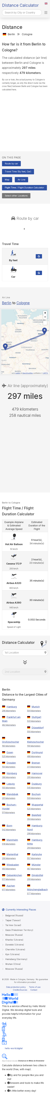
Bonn (9, 825)
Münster (36, 864)
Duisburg (37, 783)
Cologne (23, 303)
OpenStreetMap (28, 373)
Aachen (11, 885)
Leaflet (17, 373)
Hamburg (12, 706)
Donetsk (14, 944)
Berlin (6, 303)
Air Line (21, 179)
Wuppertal (37, 804)
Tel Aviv (13, 925)
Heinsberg (16, 959)
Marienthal (12, 854)
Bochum (36, 794)
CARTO (45, 373)
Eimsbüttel (37, 875)
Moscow (14, 935)
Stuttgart (36, 717)
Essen (10, 752)
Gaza (19, 930)
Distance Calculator (20, 5)
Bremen (36, 762)
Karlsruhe (37, 854)
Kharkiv (14, 939)
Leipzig (11, 783)
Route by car (11, 163)
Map (7, 179)
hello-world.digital (14, 1048)
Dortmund (37, 752)
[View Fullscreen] (45, 323)
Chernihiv (15, 949)
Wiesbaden (13, 864)
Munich (36, 706)
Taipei (13, 920)
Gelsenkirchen (14, 875)
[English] (46, 3)
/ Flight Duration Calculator (24, 187)
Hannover (37, 773)
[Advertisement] (25, 118)
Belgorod (14, 915)
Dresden (11, 762)
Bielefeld (36, 815)
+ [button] (45, 313)
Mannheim (12, 839)
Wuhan (13, 964)
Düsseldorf (38, 727)
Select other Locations (16, 195)
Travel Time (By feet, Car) (18, 171)
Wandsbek (12, 794)
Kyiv (12, 954)
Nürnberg (12, 773)
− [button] (45, 317)
